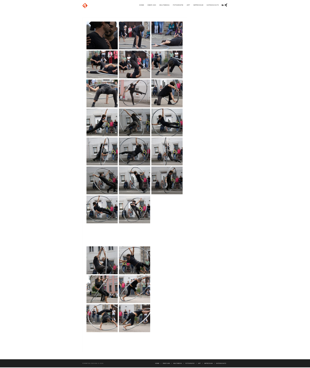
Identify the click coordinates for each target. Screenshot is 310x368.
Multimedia (164, 5)
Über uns (151, 5)
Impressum (198, 5)
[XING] (225, 5)
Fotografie (178, 5)
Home (141, 5)
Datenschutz (213, 5)
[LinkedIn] (222, 5)
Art (188, 5)
